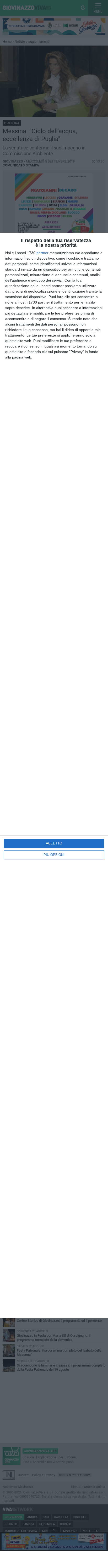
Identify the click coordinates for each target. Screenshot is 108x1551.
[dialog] (54, 775)
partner (42, 253)
